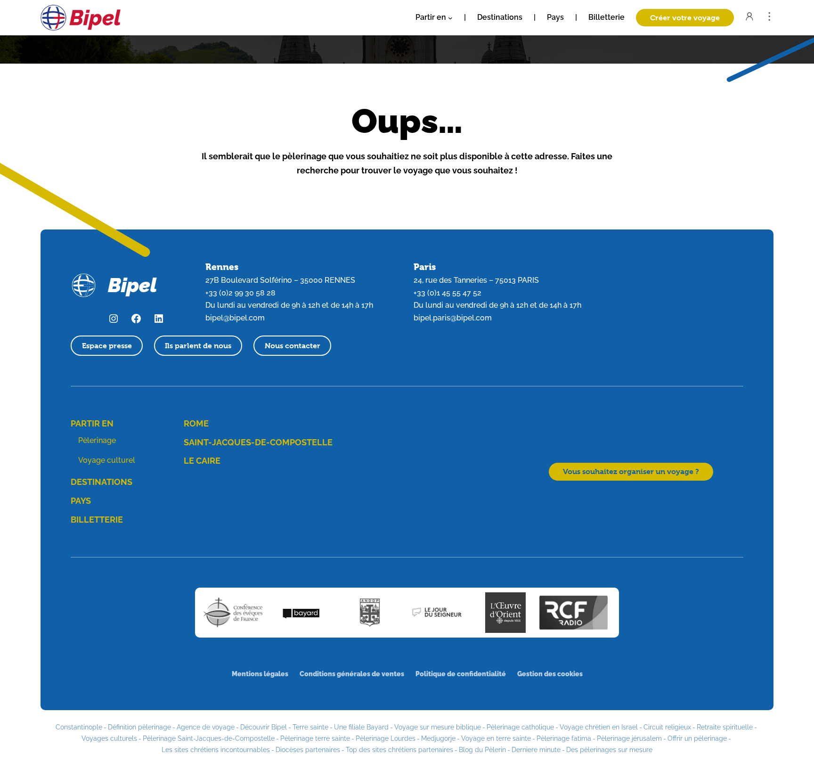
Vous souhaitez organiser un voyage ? (631, 471)
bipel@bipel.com (235, 317)
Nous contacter (292, 345)
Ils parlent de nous (198, 345)
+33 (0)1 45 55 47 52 (447, 292)
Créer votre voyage (685, 17)
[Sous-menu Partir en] (450, 18)
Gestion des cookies (550, 674)
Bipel (132, 285)
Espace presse (107, 345)
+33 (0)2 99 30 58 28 (240, 292)
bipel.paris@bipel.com (453, 317)
